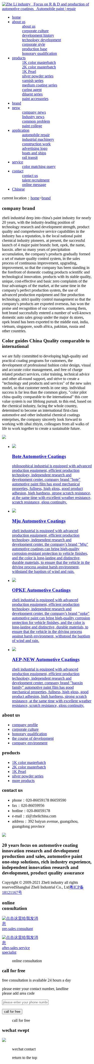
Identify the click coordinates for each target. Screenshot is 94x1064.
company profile (25, 725)
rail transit (30, 157)
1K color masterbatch (39, 62)
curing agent (32, 89)
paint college (32, 126)
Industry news (33, 117)
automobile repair (36, 135)
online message (34, 184)
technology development (41, 40)
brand (16, 103)
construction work (36, 144)
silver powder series (37, 76)
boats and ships (34, 153)
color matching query (39, 166)
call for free (12, 1011)
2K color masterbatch (39, 67)
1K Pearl (29, 71)
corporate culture (35, 31)
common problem (36, 121)
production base (34, 49)
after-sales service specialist (16, 950)
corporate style (33, 44)
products (19, 58)
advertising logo (34, 148)
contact (17, 171)
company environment (29, 743)
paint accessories (35, 99)
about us (18, 22)
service (17, 162)
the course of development (33, 738)
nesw (16, 108)
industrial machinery (38, 139)
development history (38, 35)
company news (34, 112)
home (16, 17)
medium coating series (39, 85)
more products (23, 780)
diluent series (32, 94)
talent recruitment (35, 180)
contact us (30, 175)
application (20, 130)
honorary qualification (39, 53)
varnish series (32, 80)
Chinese (18, 189)
